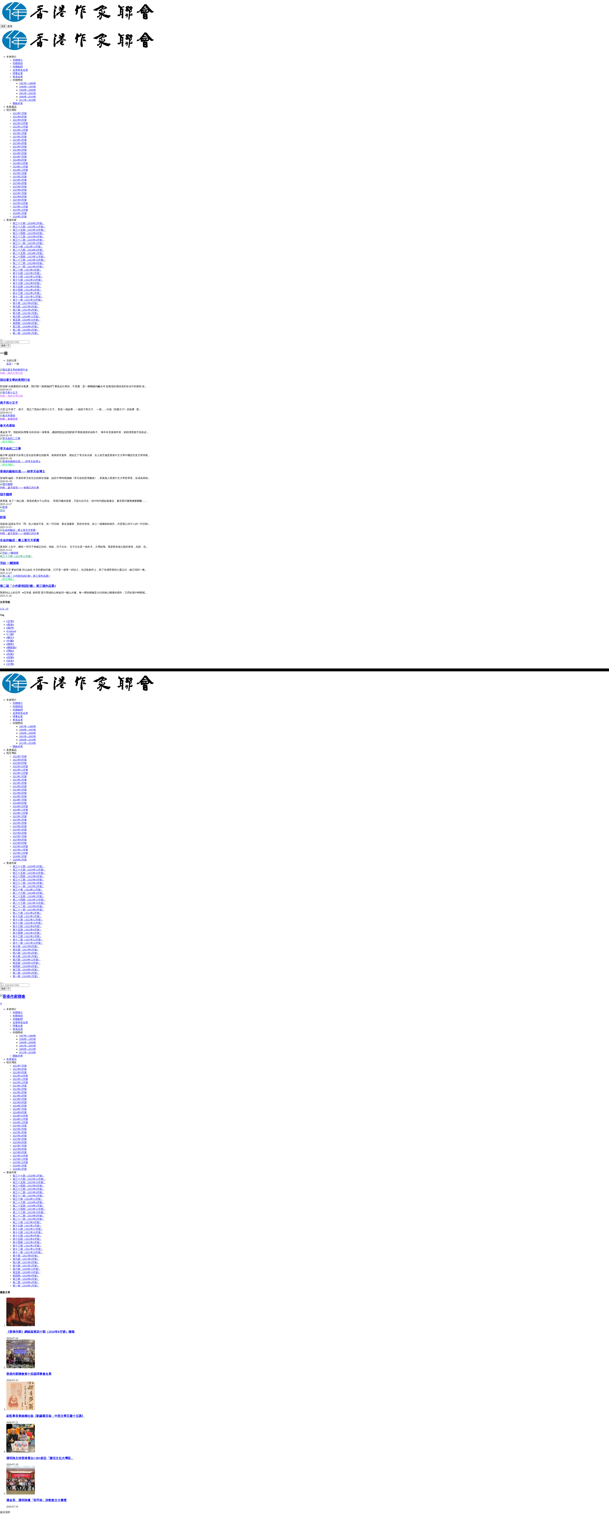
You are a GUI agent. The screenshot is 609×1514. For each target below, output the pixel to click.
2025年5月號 (20, 186)
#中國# (10, 640)
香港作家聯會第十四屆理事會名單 (29, 1374)
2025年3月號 (20, 180)
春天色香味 (7, 425)
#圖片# (10, 637)
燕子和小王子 (9, 402)
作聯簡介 (18, 60)
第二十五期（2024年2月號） (28, 253)
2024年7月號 (20, 156)
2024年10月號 (20, 163)
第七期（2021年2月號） (26, 313)
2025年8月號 (20, 196)
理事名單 (18, 73)
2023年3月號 (20, 140)
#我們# (10, 628)
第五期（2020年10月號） (27, 320)
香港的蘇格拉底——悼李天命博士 (22, 471)
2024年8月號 (20, 160)
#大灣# (10, 664)
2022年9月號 (20, 120)
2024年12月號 (20, 170)
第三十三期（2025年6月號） (28, 236)
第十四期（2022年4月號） (27, 290)
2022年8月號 (20, 116)
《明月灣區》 (7, 441)
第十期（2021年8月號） (26, 303)
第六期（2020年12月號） (27, 316)
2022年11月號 (20, 126)
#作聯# (10, 657)
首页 (8, 363)
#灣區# (10, 650)
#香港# (10, 624)
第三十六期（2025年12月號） (29, 226)
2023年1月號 (20, 133)
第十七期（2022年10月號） (28, 280)
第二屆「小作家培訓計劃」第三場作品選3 (28, 586)
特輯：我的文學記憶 (11, 373)
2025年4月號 (20, 183)
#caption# (11, 631)
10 (7, 608)
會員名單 (18, 76)
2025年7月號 (20, 193)
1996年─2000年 (27, 90)
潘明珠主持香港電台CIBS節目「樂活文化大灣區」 (40, 1458)
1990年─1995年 (27, 86)
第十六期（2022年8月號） (27, 283)
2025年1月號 (20, 173)
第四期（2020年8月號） (26, 323)
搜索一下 (5, 345)
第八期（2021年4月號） (26, 310)
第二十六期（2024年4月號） (28, 250)
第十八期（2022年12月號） (28, 276)
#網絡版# (11, 647)
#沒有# (10, 660)
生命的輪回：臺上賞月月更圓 (19, 540)
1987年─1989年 (27, 83)
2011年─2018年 (27, 100)
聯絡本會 (18, 103)
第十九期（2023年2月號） (27, 273)
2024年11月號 (20, 166)
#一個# (10, 634)
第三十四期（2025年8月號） (28, 233)
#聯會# (10, 644)
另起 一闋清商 (9, 563)
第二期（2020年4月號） (26, 330)
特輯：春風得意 (9, 419)
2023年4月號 (20, 143)
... (5, 608)
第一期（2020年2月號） (26, 333)
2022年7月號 (20, 113)
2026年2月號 (20, 216)
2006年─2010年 (27, 96)
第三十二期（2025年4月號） (28, 240)
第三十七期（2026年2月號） (28, 223)
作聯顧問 (18, 66)
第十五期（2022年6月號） (27, 286)
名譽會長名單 (20, 70)
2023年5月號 (20, 146)
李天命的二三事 (10, 448)
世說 (2, 510)
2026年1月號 (20, 213)
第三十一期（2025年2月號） (28, 243)
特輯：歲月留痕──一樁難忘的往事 (19, 487)
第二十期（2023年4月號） (27, 270)
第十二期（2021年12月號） (28, 296)
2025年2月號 (20, 176)
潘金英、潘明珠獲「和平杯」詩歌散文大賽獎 (36, 1500)
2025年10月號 (20, 203)
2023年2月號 (20, 136)
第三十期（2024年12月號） (28, 246)
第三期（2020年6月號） (26, 326)
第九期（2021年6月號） (26, 306)
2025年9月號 (20, 200)
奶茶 (3, 517)
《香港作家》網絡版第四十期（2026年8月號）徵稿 (40, 1331)
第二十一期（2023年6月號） (28, 266)
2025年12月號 (20, 210)
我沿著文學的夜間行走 (15, 380)
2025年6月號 (20, 190)
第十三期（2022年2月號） (27, 293)
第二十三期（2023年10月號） (29, 260)
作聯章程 (18, 63)
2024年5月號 (20, 153)
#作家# (10, 654)
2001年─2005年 (27, 93)
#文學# (10, 621)
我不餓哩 (6, 494)
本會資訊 (11, 106)
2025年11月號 (20, 206)
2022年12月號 (20, 130)
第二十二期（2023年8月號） (28, 263)
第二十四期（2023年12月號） (29, 256)
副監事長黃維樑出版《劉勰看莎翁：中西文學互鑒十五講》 (45, 1416)
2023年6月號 (20, 150)
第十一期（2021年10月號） (28, 300)
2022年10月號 (20, 123)
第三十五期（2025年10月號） (29, 230)
